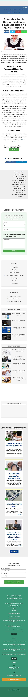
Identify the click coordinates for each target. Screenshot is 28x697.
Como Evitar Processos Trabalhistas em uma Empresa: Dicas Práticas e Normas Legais (14, 645)
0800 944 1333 (14, 674)
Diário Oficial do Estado (15, 299)
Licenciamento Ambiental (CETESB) (14, 598)
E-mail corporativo (5, 573)
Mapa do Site (14, 610)
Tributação (15, 283)
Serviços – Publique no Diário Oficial (14, 603)
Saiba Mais (14, 149)
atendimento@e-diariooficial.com (14, 675)
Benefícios (15, 270)
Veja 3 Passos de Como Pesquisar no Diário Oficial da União (14, 650)
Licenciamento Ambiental (14, 301)
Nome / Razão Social (5, 568)
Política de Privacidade (14, 606)
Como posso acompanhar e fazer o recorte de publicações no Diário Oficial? (14, 626)
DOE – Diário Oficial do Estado (14, 596)
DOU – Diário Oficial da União (14, 595)
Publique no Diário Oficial (14, 679)
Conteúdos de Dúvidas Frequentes (15, 275)
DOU (14, 600)
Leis (9, 51)
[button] (24, 7)
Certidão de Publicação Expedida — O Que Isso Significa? (14, 654)
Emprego (15, 278)
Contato (14, 608)
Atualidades (15, 267)
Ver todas (14, 634)
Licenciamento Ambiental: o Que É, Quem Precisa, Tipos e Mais (14, 445)
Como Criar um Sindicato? (14, 616)
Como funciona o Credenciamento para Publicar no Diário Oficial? (14, 621)
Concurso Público (14, 272)
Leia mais (19, 484)
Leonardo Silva (20, 171)
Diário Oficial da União (15, 296)
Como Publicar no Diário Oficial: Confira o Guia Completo (14, 641)
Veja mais (14, 551)
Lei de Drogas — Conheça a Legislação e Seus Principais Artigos (14, 504)
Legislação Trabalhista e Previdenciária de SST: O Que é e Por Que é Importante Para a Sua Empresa (14, 536)
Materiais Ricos (14, 605)
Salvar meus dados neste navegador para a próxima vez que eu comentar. (14, 235)
